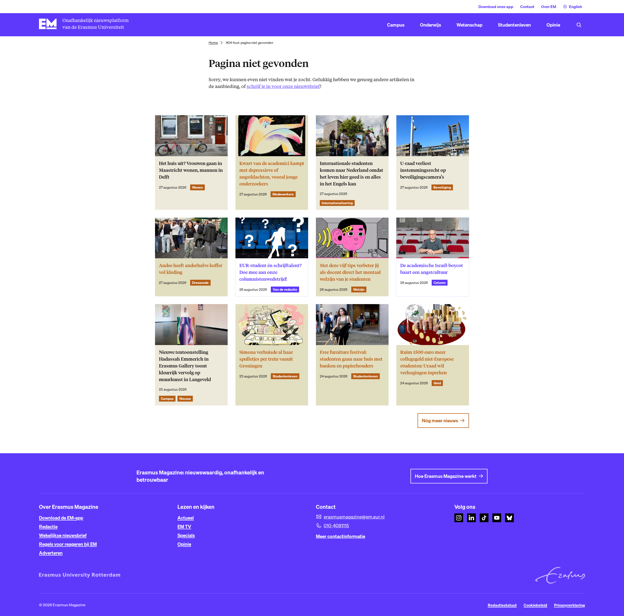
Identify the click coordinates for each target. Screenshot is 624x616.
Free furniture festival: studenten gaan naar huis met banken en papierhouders (351, 359)
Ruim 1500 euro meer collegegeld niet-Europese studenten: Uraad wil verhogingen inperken (427, 362)
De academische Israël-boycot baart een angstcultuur (431, 269)
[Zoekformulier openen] (579, 25)
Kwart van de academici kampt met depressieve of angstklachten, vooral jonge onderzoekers (271, 174)
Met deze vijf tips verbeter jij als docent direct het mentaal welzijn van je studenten (350, 272)
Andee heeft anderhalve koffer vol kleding (190, 269)
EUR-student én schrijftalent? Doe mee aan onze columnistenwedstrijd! (270, 272)
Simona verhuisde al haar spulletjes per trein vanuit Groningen (266, 359)
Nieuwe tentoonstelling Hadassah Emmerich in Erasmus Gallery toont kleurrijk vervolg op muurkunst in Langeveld (185, 365)
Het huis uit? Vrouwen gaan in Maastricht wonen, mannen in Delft (191, 170)
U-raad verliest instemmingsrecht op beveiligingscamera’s (423, 170)
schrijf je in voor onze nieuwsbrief (283, 86)
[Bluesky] (509, 517)
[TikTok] (484, 517)
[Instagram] (458, 517)
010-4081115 (336, 525)
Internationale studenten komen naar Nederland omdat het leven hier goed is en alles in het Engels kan (351, 174)
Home (213, 42)
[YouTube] (496, 517)
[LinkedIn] (471, 517)
